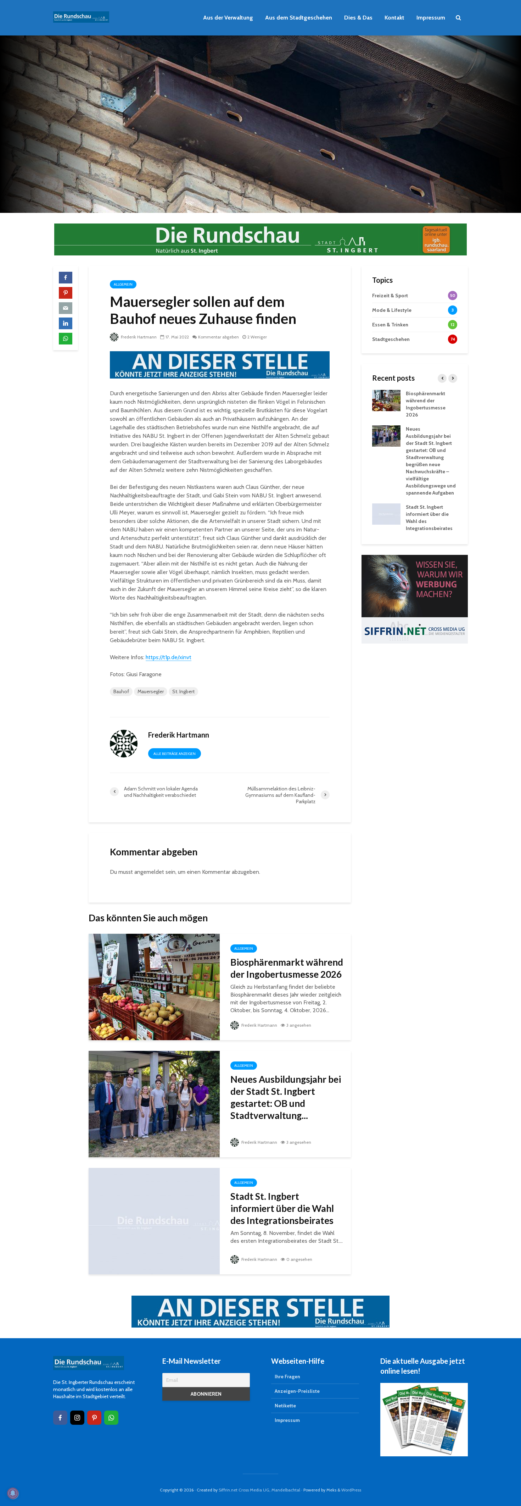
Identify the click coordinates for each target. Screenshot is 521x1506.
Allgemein (123, 284)
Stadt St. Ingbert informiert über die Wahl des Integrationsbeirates (282, 1208)
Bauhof (121, 691)
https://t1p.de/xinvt (168, 657)
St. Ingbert (183, 691)
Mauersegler (151, 691)
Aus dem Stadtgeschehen (298, 17)
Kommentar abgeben (218, 337)
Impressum (430, 17)
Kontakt (394, 17)
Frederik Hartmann (138, 337)
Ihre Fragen (287, 1376)
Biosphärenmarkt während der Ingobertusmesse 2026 (286, 968)
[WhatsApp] (111, 1418)
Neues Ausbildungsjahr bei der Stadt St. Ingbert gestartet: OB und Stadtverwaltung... (285, 1097)
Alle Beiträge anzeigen (174, 753)
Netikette (285, 1405)
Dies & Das (358, 17)
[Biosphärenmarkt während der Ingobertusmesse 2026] (154, 986)
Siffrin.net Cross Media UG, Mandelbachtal (259, 1490)
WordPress (351, 1490)
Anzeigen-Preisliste (297, 1391)
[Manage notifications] (12, 1493)
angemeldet (149, 871)
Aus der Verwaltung (228, 17)
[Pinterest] (94, 1418)
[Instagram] (77, 1418)
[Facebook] (60, 1418)
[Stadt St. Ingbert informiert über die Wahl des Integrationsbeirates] (154, 1220)
